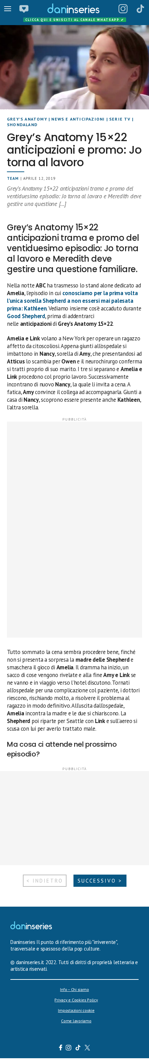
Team (13, 178)
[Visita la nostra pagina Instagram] (69, 1048)
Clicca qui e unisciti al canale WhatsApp (74, 20)
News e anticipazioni (78, 119)
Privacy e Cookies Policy (76, 999)
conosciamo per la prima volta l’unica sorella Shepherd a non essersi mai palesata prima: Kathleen (72, 300)
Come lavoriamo (76, 1020)
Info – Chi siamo (74, 989)
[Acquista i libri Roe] (24, 8)
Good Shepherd (26, 316)
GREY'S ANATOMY (27, 119)
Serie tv (120, 119)
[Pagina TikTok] (140, 8)
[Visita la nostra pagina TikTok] (78, 1048)
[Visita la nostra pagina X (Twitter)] (87, 1048)
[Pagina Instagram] (123, 8)
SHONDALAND (22, 124)
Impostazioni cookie (76, 1010)
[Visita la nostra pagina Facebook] (60, 1048)
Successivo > (100, 880)
